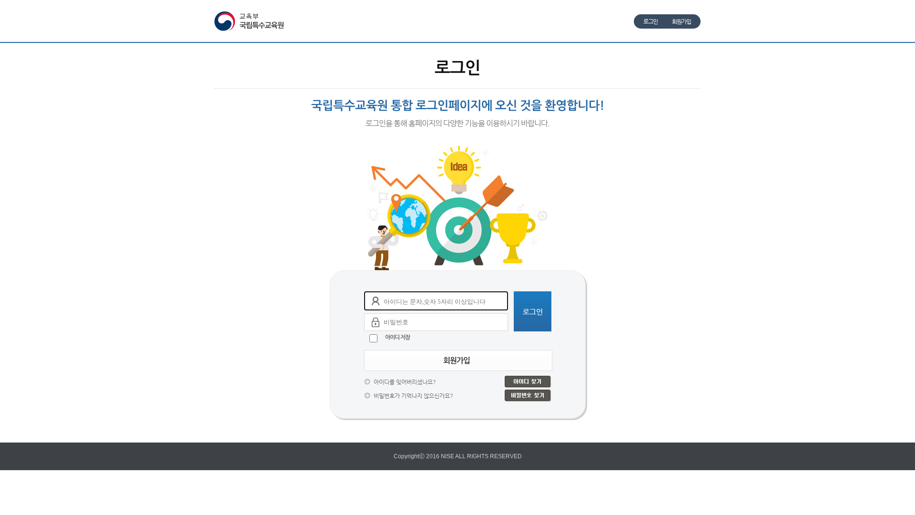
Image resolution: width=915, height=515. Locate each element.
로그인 (650, 21)
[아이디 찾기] (528, 382)
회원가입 (681, 21)
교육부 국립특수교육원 (250, 21)
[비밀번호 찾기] (528, 396)
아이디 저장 (397, 337)
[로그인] (532, 311)
